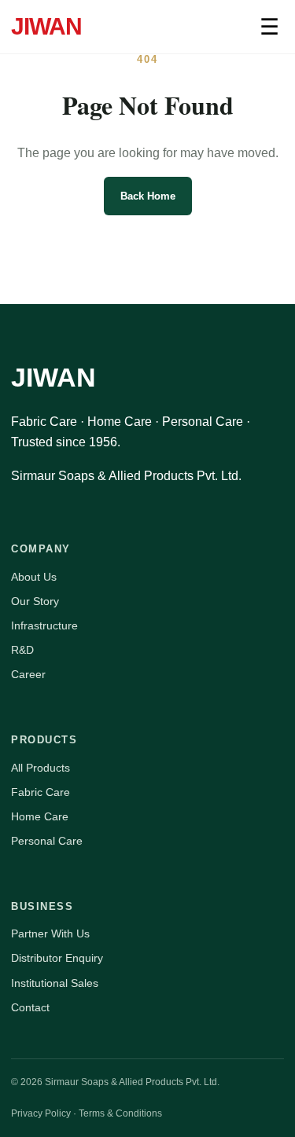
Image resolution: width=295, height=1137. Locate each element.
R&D (22, 650)
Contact (30, 1007)
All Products (40, 767)
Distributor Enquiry (57, 958)
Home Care (39, 816)
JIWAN (46, 26)
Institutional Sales (54, 983)
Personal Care (47, 840)
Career (28, 674)
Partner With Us (50, 933)
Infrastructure (44, 625)
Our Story (35, 601)
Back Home (147, 196)
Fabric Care (40, 792)
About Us (34, 576)
